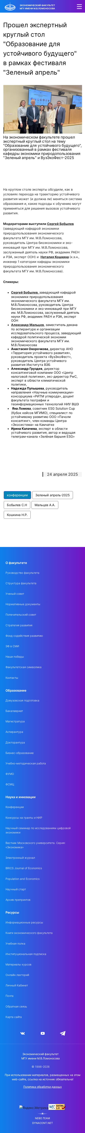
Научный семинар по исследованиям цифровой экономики (38, 830)
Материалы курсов (18, 964)
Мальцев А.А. (45, 505)
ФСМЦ (10, 784)
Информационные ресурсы (24, 922)
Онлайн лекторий (17, 975)
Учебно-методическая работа (26, 763)
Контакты (12, 677)
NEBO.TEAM (42, 1118)
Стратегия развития (19, 625)
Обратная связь (16, 1006)
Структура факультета (21, 583)
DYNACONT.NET (42, 1123)
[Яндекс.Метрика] (33, 1107)
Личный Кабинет (17, 985)
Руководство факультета (22, 572)
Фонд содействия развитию (24, 635)
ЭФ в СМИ (12, 646)
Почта (9, 995)
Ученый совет (15, 593)
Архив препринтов (18, 899)
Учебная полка (15, 943)
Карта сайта (14, 1017)
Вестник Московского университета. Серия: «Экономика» (35, 845)
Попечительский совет (21, 614)
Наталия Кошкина (55, 257)
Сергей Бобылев (60, 224)
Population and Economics (23, 878)
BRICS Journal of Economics (24, 868)
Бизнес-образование (20, 753)
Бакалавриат (14, 711)
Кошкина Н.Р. (17, 515)
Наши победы (15, 656)
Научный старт (16, 889)
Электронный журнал (20, 857)
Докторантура (15, 742)
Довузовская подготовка (22, 700)
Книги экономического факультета (29, 932)
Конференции (15, 807)
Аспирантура (14, 731)
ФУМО (10, 773)
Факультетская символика (24, 667)
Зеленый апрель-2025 (52, 495)
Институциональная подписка (26, 954)
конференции (17, 495)
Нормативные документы (23, 604)
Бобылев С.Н (17, 505)
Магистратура (15, 721)
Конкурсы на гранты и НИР (24, 817)
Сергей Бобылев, (25, 292)
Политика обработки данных (42, 1086)
